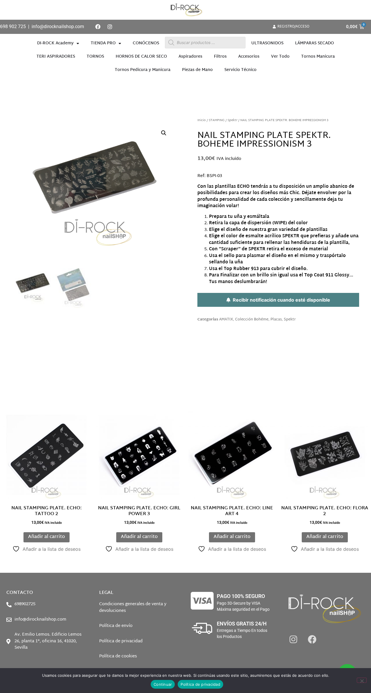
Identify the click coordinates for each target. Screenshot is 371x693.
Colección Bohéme (251, 319)
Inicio (201, 120)
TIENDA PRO (103, 43)
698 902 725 (13, 26)
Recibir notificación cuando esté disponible (280, 300)
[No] (362, 680)
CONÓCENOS (146, 43)
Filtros (220, 56)
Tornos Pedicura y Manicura (142, 70)
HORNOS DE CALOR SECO (141, 56)
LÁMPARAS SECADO (314, 43)
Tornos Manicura (318, 56)
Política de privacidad (200, 684)
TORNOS (95, 56)
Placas (276, 319)
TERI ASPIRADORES (56, 56)
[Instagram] (110, 26)
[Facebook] (98, 26)
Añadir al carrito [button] (46, 537)
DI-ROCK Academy (55, 43)
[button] (164, 133)
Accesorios (248, 56)
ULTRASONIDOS (267, 43)
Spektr (232, 120)
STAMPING (217, 120)
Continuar (163, 684)
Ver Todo (280, 56)
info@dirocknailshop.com (58, 26)
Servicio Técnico (240, 70)
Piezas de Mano (197, 70)
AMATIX (226, 319)
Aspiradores (190, 56)
